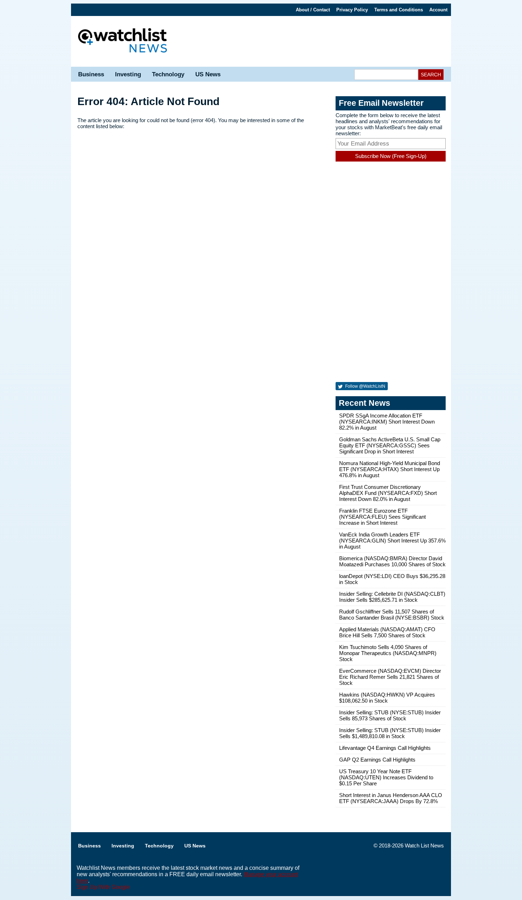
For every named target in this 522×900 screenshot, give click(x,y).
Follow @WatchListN (364, 386)
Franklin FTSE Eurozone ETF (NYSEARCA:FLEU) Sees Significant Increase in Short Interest (382, 517)
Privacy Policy (352, 9)
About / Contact (313, 9)
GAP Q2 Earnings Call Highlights (377, 760)
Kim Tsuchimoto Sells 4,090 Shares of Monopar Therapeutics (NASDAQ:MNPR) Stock (387, 653)
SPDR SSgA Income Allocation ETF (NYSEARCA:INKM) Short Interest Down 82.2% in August (387, 422)
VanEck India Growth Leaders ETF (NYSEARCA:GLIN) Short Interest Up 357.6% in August (392, 540)
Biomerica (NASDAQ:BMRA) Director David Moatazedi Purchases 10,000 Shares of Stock (392, 561)
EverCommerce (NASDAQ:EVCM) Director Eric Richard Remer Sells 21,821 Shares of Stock (390, 677)
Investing (128, 74)
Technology (168, 74)
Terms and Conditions (398, 9)
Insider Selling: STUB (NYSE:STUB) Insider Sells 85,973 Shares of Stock (390, 715)
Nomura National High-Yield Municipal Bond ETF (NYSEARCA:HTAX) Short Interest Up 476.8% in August (389, 469)
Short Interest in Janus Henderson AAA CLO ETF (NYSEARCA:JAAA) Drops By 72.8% (390, 798)
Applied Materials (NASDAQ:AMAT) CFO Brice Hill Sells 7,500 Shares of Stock (387, 632)
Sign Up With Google (103, 887)
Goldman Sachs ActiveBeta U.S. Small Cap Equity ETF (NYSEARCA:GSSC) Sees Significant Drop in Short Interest (389, 445)
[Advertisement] (312, 41)
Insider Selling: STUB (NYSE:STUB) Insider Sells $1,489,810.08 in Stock (390, 733)
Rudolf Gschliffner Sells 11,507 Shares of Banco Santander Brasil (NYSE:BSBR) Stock (391, 615)
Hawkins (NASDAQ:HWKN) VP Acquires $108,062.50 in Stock (387, 698)
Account (438, 9)
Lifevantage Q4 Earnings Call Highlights (385, 748)
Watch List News (424, 845)
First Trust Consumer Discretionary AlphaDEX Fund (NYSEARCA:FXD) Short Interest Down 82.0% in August (388, 493)
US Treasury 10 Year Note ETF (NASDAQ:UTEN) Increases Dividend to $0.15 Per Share (386, 777)
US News (208, 74)
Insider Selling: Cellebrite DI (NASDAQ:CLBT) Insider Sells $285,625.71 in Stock (392, 597)
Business (91, 74)
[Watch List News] (122, 41)
